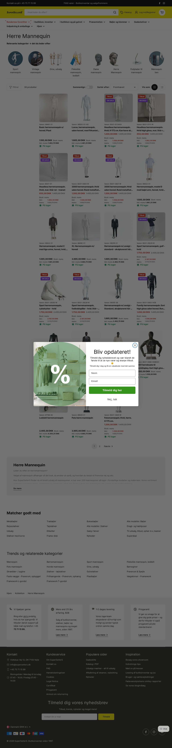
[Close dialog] (135, 345)
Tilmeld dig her (112, 390)
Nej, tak (112, 399)
